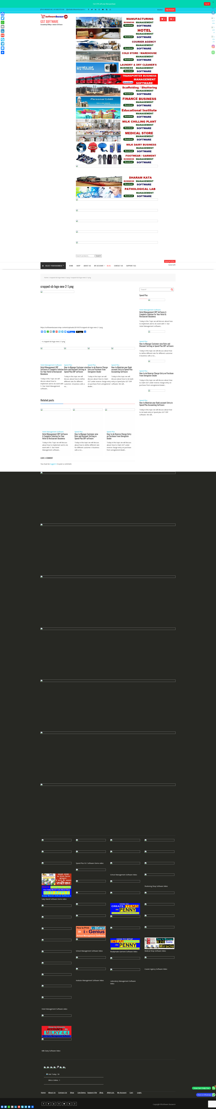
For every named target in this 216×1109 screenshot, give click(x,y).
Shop (72, 1093)
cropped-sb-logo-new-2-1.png (60, 278)
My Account (170, 10)
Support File (131, 265)
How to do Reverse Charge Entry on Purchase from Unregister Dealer (98, 369)
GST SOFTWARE (49, 21)
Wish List (111, 1093)
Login (139, 1093)
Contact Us (118, 265)
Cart (131, 1093)
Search (98, 256)
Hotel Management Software (51, 365)
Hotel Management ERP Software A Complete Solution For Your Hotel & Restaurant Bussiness (52, 370)
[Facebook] (2, 14)
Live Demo (82, 1093)
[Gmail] (2, 35)
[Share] (2, 52)
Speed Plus (68, 365)
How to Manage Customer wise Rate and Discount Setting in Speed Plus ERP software (76, 369)
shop (78, 265)
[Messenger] (2, 48)
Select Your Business (53, 265)
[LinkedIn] (2, 31)
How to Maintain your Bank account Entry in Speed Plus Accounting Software (121, 369)
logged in (53, 464)
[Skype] (2, 39)
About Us (87, 265)
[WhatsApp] (2, 22)
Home (71, 265)
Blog (109, 265)
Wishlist (160, 10)
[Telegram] (2, 44)
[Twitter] (2, 18)
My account (99, 265)
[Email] (2, 27)
